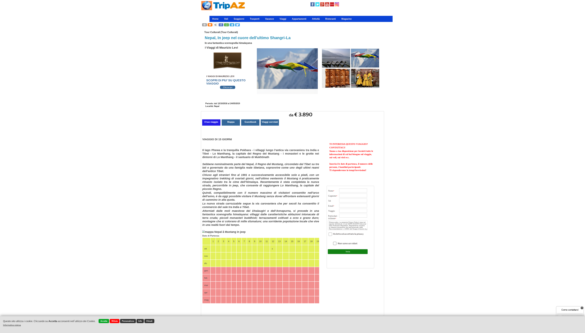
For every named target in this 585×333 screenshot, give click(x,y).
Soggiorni (239, 19)
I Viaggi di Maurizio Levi (221, 47)
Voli (226, 19)
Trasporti (254, 19)
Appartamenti (299, 19)
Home (215, 19)
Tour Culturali (212, 32)
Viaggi (283, 19)
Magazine (346, 19)
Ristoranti (330, 19)
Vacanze (269, 19)
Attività (316, 19)
